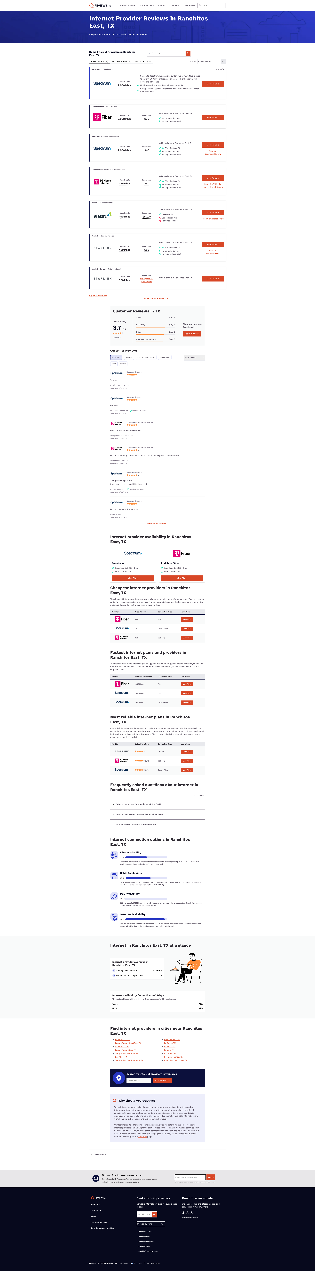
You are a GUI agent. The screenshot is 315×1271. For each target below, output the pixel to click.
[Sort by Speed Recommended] (211, 61)
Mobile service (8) (143, 61)
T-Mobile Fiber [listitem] (164, 357)
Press (93, 1216)
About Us (142, 1136)
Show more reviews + (157, 523)
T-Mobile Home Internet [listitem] (146, 357)
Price (138, 332)
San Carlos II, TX (122, 1039)
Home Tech (174, 5)
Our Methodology (99, 1222)
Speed (139, 317)
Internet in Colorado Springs (147, 1251)
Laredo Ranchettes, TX (125, 1050)
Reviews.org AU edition (105, 1228)
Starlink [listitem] (123, 364)
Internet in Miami (143, 1236)
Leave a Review (192, 334)
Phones (161, 5)
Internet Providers (128, 5)
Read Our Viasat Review (213, 219)
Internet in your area (144, 1231)
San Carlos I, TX (122, 1046)
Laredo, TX (169, 1050)
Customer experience (146, 339)
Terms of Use (186, 1217)
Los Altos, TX (121, 1057)
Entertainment (147, 5)
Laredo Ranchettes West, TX (128, 1043)
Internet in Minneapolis (146, 1241)
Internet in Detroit (143, 1246)
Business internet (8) (121, 61)
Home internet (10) (99, 61)
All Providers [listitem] (116, 357)
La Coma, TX (170, 1043)
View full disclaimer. (98, 296)
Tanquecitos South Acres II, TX (129, 1060)
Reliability (140, 325)
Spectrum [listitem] (129, 357)
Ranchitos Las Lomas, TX (175, 1060)
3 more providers (155, 298)
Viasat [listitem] (113, 364)
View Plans (212, 84)
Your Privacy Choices (142, 1263)
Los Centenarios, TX (173, 1057)
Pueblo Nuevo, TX (172, 1039)
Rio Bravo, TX (170, 1053)
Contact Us (96, 1210)
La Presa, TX (169, 1046)
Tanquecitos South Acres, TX (128, 1053)
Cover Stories (189, 5)
